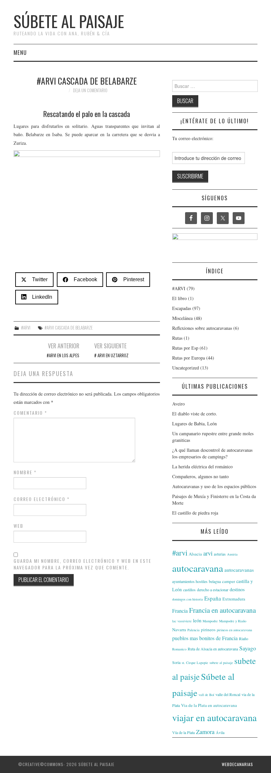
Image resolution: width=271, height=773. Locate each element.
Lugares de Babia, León (194, 423)
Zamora (205, 732)
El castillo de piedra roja (195, 513)
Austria (232, 554)
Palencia (193, 630)
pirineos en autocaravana (234, 630)
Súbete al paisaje (69, 21)
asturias (220, 554)
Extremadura (233, 599)
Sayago (247, 648)
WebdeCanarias (237, 764)
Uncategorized (185, 368)
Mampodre (210, 621)
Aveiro (178, 404)
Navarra (179, 630)
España (212, 598)
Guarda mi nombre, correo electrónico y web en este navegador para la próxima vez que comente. (82, 564)
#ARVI (25, 328)
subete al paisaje (221, 662)
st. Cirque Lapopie (195, 662)
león (197, 620)
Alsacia (195, 554)
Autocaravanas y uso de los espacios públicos (214, 486)
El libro (179, 298)
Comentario (30, 412)
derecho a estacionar (212, 589)
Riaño (243, 638)
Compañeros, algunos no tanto (200, 476)
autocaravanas (239, 569)
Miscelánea (182, 318)
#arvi (179, 553)
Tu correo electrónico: (192, 138)
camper (228, 581)
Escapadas (181, 308)
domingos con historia (187, 599)
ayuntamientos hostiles (190, 581)
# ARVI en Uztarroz (111, 355)
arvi (208, 553)
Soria (176, 662)
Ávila (220, 732)
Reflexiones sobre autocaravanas (202, 328)
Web (18, 525)
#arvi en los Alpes (63, 355)
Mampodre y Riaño (232, 621)
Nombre (25, 472)
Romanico (179, 649)
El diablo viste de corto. (194, 413)
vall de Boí (206, 694)
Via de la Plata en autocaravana (209, 705)
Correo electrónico (42, 499)
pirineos (208, 630)
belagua (215, 581)
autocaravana (197, 567)
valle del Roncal (227, 694)
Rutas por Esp (185, 348)
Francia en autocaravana (222, 610)
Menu (20, 52)
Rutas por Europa (188, 358)
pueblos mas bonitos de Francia (205, 638)
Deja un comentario (90, 90)
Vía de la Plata (183, 732)
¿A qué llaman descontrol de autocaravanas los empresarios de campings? (212, 453)
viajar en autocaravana (214, 717)
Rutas (177, 338)
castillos (189, 589)
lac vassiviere (182, 621)
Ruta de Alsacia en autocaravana (213, 648)
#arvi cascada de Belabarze (69, 328)
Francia (180, 610)
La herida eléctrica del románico (202, 466)
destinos (237, 589)
